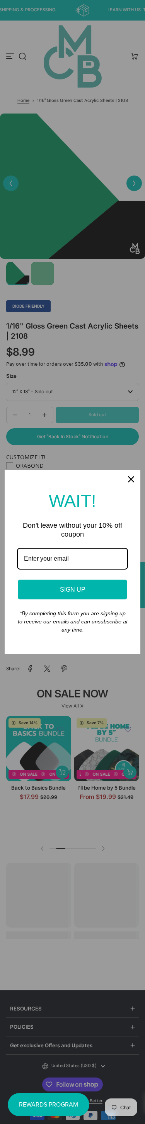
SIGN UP (72, 589)
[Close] (131, 479)
